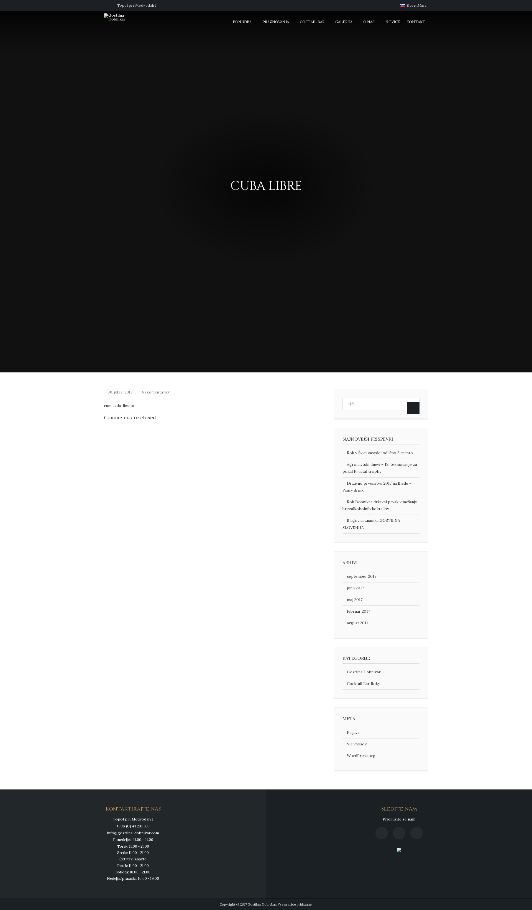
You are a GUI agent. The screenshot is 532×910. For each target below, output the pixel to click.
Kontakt (415, 22)
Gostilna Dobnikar (364, 671)
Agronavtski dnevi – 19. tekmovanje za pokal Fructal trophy (379, 468)
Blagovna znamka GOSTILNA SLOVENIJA (371, 524)
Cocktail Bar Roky (363, 683)
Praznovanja (275, 22)
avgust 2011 (357, 622)
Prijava (353, 732)
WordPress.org (361, 755)
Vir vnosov (357, 744)
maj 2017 (354, 599)
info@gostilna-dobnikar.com (133, 832)
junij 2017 (355, 588)
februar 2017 (358, 611)
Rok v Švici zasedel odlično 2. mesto (380, 452)
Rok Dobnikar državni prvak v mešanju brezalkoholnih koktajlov (379, 505)
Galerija (343, 22)
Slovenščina (415, 5)
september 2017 (361, 576)
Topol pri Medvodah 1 (137, 5)
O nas (369, 22)
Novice (392, 22)
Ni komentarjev (156, 392)
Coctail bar (312, 22)
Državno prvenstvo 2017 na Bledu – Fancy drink (376, 487)
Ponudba (242, 22)
